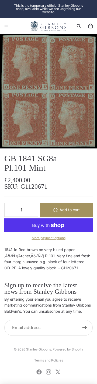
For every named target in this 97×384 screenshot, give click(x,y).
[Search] (79, 26)
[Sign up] (84, 327)
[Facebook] (39, 372)
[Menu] (6, 26)
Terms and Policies (48, 360)
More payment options (48, 238)
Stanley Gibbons (38, 349)
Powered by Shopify (68, 349)
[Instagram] (48, 372)
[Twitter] (58, 372)
